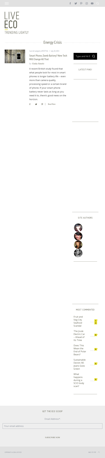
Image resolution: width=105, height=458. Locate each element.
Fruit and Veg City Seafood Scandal (78, 321)
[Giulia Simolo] (85, 227)
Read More (52, 104)
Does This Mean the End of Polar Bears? (80, 350)
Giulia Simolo (38, 63)
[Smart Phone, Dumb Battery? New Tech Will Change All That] (15, 56)
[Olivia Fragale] (85, 253)
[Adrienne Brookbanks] (85, 236)
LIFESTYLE (44, 51)
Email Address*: (52, 418)
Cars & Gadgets (34, 51)
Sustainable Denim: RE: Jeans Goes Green (80, 364)
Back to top (92, 452)
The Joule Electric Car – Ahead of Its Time (79, 336)
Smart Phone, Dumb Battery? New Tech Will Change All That (48, 57)
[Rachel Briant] (85, 244)
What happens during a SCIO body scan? (79, 380)
